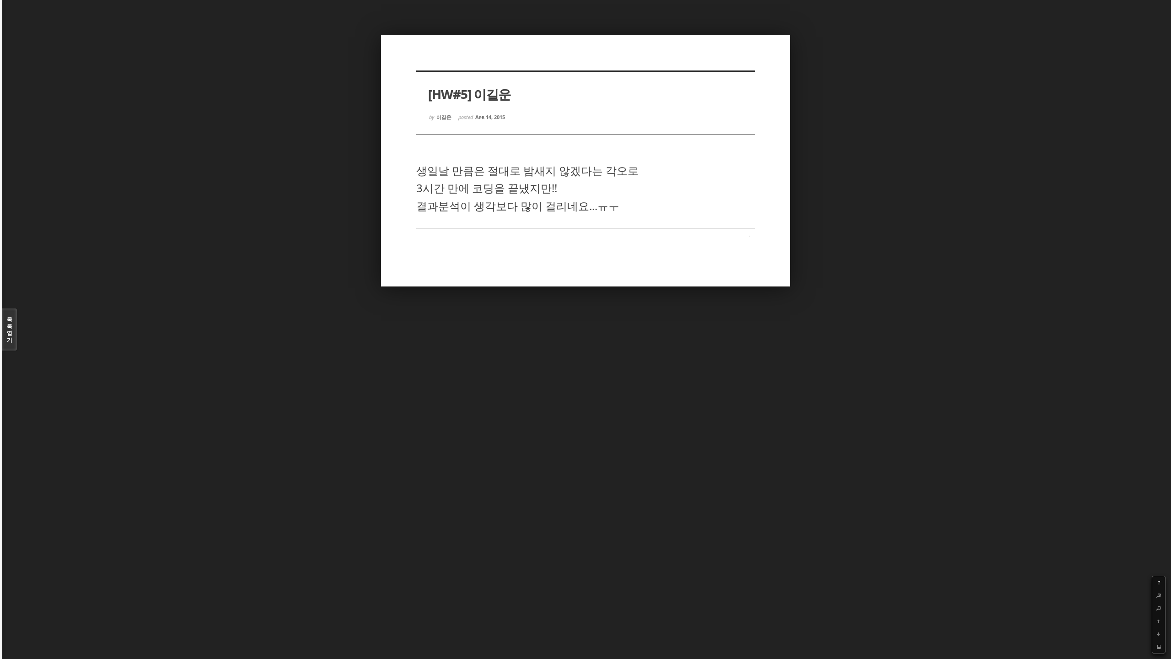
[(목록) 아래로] (1158, 633)
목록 (9, 329)
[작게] (1158, 608)
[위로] (1158, 621)
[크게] (1158, 595)
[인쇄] (1158, 646)
